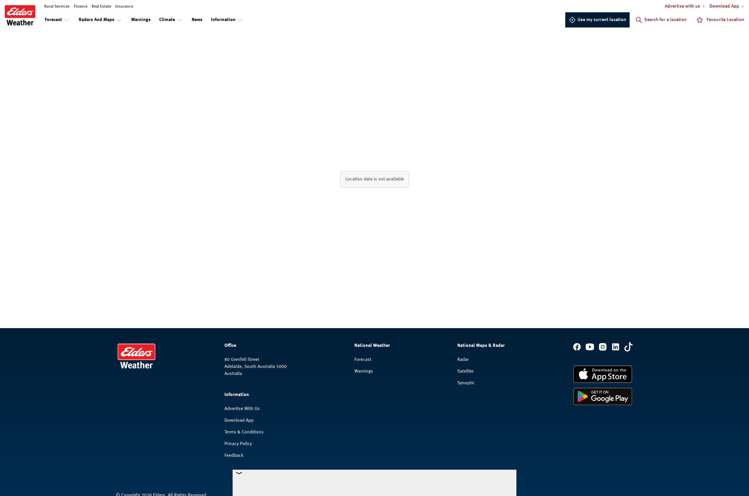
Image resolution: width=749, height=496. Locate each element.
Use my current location (602, 20)
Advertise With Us (242, 409)
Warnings (141, 20)
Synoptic (466, 383)
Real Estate (101, 6)
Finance (80, 6)
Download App (239, 420)
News (197, 20)
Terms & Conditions (244, 432)
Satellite (465, 371)
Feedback (233, 455)
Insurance (124, 6)
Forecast (362, 359)
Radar (463, 359)
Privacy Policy (238, 444)
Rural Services (57, 6)
